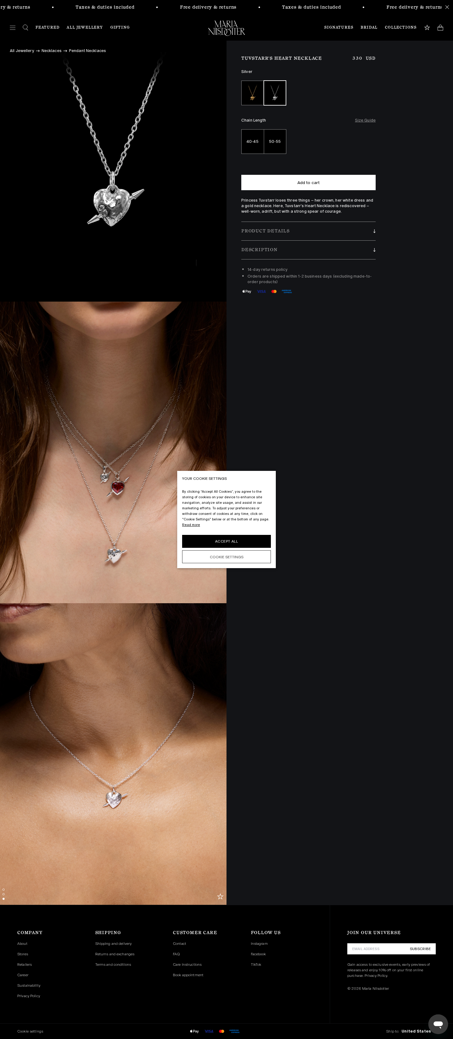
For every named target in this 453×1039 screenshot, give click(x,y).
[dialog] (226, 519)
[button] (308, 231)
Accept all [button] (226, 541)
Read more (191, 525)
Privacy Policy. (376, 975)
